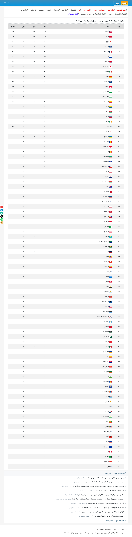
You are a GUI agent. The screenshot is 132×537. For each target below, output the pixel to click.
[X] (1, 216)
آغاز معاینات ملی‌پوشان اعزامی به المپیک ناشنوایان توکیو (106, 503)
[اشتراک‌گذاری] (1, 207)
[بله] (1, 213)
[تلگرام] (1, 210)
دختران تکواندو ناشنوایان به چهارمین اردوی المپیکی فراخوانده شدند (102, 507)
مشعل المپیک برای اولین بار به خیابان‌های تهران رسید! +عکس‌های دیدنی (101, 495)
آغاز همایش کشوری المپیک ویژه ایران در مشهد (109, 490)
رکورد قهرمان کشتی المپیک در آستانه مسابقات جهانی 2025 (106, 478)
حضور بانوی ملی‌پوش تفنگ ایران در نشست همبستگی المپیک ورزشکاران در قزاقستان (97, 499)
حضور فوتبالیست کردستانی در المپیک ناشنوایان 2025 (107, 516)
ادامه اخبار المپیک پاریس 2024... (115, 520)
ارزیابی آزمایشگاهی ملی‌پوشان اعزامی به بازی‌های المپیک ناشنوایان (103, 512)
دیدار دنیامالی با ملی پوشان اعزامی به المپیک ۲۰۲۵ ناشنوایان (105, 482)
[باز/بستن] (1, 222)
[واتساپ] (1, 219)
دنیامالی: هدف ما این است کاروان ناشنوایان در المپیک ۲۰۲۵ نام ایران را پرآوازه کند (98, 486)
